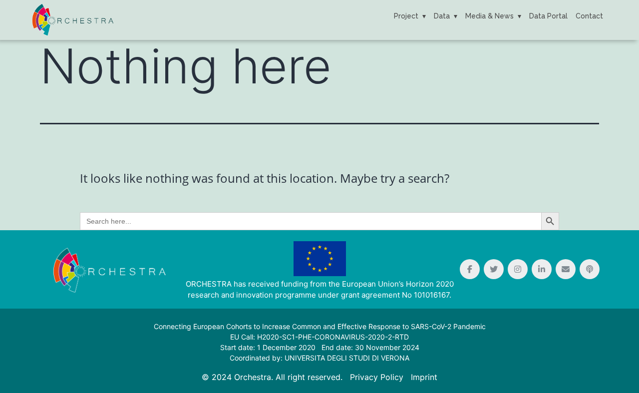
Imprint (424, 377)
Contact (589, 16)
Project (406, 16)
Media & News (489, 16)
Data (442, 16)
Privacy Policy (376, 377)
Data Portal (548, 16)
